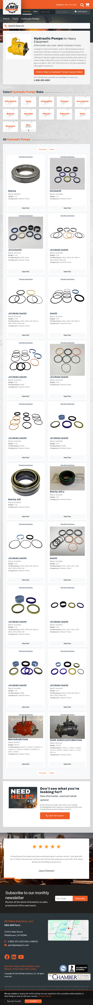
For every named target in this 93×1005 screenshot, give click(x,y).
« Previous (42, 149)
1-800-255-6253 (70, 5)
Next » (52, 149)
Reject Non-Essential (14, 1001)
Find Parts (27, 11)
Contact (33, 969)
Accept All (33, 1001)
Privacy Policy (18, 969)
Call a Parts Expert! (56, 816)
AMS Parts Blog (27, 966)
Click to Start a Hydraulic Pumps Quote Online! (59, 72)
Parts (15, 18)
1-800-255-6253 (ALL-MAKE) (23, 941)
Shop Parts (8, 966)
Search (17, 966)
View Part (25, 208)
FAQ (27, 969)
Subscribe (80, 898)
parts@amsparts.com (18, 945)
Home (6, 18)
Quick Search (16, 26)
